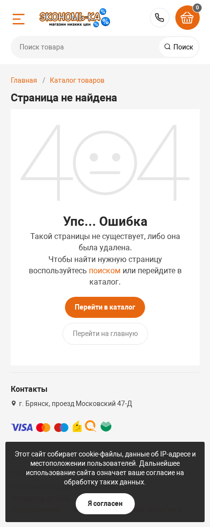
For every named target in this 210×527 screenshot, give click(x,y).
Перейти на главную (105, 333)
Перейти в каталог (105, 307)
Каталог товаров (77, 80)
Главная (24, 80)
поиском (105, 270)
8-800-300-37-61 (159, 17)
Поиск (182, 47)
